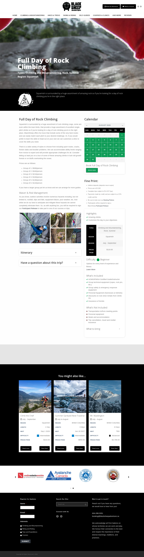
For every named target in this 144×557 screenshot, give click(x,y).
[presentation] (15, 477)
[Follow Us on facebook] (57, 516)
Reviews (128, 15)
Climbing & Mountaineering (32, 15)
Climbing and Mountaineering (32, 526)
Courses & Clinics (101, 15)
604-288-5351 (97, 513)
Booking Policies (109, 200)
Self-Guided (84, 15)
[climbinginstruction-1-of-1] (34, 228)
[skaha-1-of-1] (73, 220)
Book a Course (129, 6)
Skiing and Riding (28, 529)
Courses (25, 535)
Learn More (90, 269)
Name (23, 504)
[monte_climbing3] (58, 220)
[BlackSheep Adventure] (72, 6)
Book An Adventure (112, 6)
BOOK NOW (92, 170)
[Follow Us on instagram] (61, 516)
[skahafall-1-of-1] (58, 235)
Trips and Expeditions (29, 532)
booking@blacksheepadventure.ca (105, 516)
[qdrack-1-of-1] (73, 235)
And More (116, 15)
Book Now (44, 448)
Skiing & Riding (69, 15)
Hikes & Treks (54, 15)
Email (23, 512)
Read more (25, 448)
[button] (71, 488)
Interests (24, 521)
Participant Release (29, 208)
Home (15, 15)
